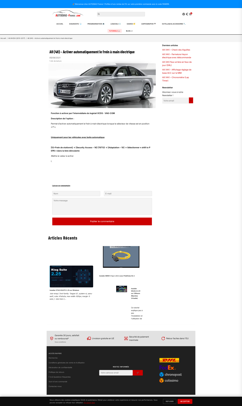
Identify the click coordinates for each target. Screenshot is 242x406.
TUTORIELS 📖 (114, 31)
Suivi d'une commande (58, 382)
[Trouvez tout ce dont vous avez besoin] (99, 14)
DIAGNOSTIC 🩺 (75, 24)
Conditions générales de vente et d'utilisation (67, 363)
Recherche (53, 358)
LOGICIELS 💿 (116, 24)
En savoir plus (89, 403)
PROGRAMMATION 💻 (95, 24)
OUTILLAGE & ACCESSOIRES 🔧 (174, 24)
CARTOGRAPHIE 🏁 (148, 24)
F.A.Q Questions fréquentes (60, 377)
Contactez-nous (55, 386)
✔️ (138, 373)
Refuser (170, 401)
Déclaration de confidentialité (60, 367)
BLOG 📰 (129, 31)
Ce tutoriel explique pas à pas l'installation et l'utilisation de (137, 313)
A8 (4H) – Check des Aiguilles (176, 49)
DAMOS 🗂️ (131, 24)
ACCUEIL (59, 24)
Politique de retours (56, 372)
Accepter (185, 401)
